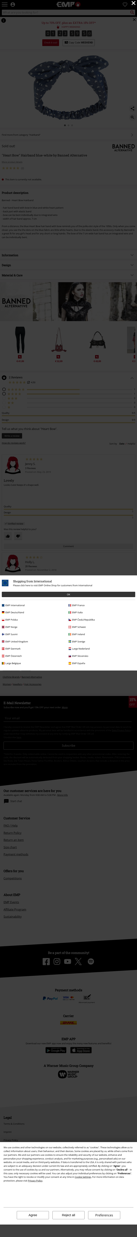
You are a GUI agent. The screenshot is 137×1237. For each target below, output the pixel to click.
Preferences (104, 1215)
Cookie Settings (83, 1177)
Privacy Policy (35, 1180)
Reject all (68, 1215)
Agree (33, 1215)
